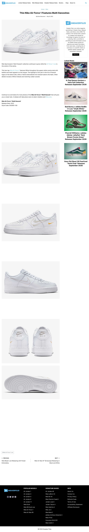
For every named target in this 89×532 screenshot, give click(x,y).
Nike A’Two (49, 517)
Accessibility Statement (75, 504)
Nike (47, 9)
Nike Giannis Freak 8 (52, 499)
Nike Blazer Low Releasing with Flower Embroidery (14, 460)
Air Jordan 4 (27, 496)
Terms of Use (72, 502)
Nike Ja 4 (48, 510)
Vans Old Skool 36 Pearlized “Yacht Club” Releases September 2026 (75, 163)
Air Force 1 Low (51, 64)
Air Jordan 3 (27, 494)
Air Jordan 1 (27, 491)
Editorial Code (72, 499)
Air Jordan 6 (27, 499)
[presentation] (75, 70)
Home (42, 9)
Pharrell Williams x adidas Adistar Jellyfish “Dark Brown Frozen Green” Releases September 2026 (75, 136)
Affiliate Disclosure (73, 507)
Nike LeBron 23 (50, 494)
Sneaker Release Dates (51, 3)
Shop (67, 3)
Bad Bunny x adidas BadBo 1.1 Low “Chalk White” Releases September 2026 (76, 109)
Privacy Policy (72, 496)
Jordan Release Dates (24, 3)
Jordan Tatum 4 (50, 504)
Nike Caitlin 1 (50, 523)
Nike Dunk (27, 504)
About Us (72, 3)
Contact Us (71, 494)
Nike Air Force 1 (15, 70)
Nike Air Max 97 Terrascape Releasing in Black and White (47, 460)
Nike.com (49, 97)
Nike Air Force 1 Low (7, 452)
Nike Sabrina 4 (50, 507)
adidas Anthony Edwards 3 (54, 515)
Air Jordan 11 (28, 502)
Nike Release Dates (37, 3)
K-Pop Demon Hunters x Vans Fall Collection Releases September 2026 (75, 82)
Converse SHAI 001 (52, 520)
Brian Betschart (41, 16)
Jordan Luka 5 (50, 502)
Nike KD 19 (49, 496)
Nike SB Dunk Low (29, 507)
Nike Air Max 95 (29, 512)
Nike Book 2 (49, 512)
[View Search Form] (86, 3)
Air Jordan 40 (50, 491)
